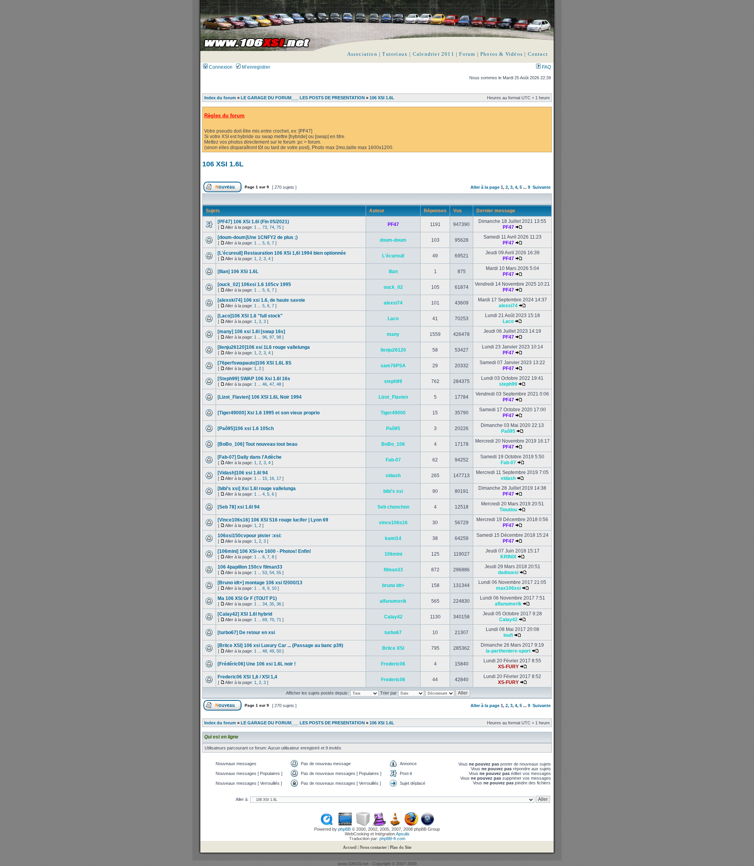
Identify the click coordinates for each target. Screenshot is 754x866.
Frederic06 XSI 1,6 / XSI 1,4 (247, 677)
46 (264, 384)
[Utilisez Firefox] (411, 824)
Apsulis (403, 833)
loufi (508, 635)
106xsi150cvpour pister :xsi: (250, 535)
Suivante (542, 187)
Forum (467, 54)
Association (362, 54)
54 (271, 572)
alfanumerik (393, 601)
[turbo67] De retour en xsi (246, 632)
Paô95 (393, 428)
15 (264, 478)
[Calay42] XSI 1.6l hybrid (245, 614)
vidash (393, 475)
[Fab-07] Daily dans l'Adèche (250, 457)
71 (278, 619)
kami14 (393, 538)
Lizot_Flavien (393, 397)
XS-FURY (508, 666)
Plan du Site (401, 847)
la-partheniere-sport (508, 651)
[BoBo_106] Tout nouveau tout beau (257, 444)
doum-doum (393, 240)
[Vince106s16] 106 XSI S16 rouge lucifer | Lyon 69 (273, 520)
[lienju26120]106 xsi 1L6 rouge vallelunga (264, 347)
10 (274, 588)
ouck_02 (393, 287)
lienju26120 (393, 350)
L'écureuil (393, 256)
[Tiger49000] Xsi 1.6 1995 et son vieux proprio (269, 413)
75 (278, 227)
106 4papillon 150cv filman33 (250, 567)
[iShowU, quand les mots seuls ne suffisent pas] (345, 824)
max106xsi (508, 588)
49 (271, 651)
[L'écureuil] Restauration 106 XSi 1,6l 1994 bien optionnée (282, 253)
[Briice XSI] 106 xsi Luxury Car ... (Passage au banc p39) (280, 645)
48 (278, 384)
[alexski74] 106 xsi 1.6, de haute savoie (261, 300)
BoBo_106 (393, 444)
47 (271, 384)
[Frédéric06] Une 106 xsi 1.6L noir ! (257, 664)
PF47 (393, 224)
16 (271, 478)
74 (271, 227)
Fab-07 (393, 460)
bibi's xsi (393, 491)
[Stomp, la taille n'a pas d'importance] (379, 824)
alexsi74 (393, 303)
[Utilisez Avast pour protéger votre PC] (427, 824)
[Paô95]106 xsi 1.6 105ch (246, 428)
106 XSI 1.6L (382, 97)
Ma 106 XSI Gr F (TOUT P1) (247, 598)
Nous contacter (373, 847)
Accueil (350, 847)
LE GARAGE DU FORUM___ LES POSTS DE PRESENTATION (303, 97)
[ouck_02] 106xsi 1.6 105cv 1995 (254, 284)
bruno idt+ (393, 585)
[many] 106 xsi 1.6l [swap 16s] (251, 331)
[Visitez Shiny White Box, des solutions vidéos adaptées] (363, 824)
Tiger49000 (393, 413)
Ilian (393, 271)
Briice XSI (393, 648)
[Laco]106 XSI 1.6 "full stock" (250, 316)
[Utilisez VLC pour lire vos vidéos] (395, 824)
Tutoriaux (395, 54)
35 (271, 604)
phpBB (344, 829)
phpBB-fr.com (392, 838)
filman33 (393, 569)
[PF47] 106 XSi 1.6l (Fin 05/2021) (253, 221)
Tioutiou (508, 509)
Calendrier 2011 (433, 54)
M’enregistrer (255, 67)
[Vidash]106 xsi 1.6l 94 (243, 473)
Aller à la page (485, 187)
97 (271, 337)
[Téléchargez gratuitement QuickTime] (326, 824)
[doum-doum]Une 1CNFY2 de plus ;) (258, 237)
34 (264, 604)
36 (278, 604)
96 (264, 337)
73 (264, 227)
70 (271, 619)
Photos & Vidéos (501, 54)
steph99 (393, 381)
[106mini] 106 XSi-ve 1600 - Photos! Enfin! (264, 551)
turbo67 (393, 632)
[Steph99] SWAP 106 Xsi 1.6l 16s (254, 378)
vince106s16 (393, 522)
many (393, 334)
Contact (538, 54)
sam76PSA (393, 365)
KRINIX (508, 557)
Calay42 (393, 617)
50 (278, 651)
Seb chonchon (393, 507)
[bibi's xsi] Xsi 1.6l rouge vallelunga (257, 488)
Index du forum (220, 97)
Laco (393, 318)
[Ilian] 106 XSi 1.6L (238, 271)
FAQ (546, 67)
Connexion (220, 67)
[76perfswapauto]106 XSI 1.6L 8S (254, 363)
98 (278, 337)
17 (278, 478)
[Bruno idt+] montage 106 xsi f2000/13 (260, 582)
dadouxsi (508, 572)
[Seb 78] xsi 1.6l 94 (239, 507)
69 (264, 619)
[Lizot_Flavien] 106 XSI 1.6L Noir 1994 (260, 397)
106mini (393, 554)
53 (264, 572)
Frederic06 (393, 664)
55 (278, 572)
